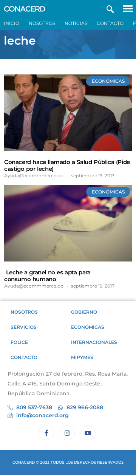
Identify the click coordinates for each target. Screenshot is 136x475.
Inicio (11, 23)
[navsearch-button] (110, 8)
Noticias (76, 23)
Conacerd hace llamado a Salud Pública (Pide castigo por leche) (67, 165)
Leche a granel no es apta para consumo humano (47, 276)
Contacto (110, 23)
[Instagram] (67, 432)
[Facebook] (46, 432)
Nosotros (42, 23)
